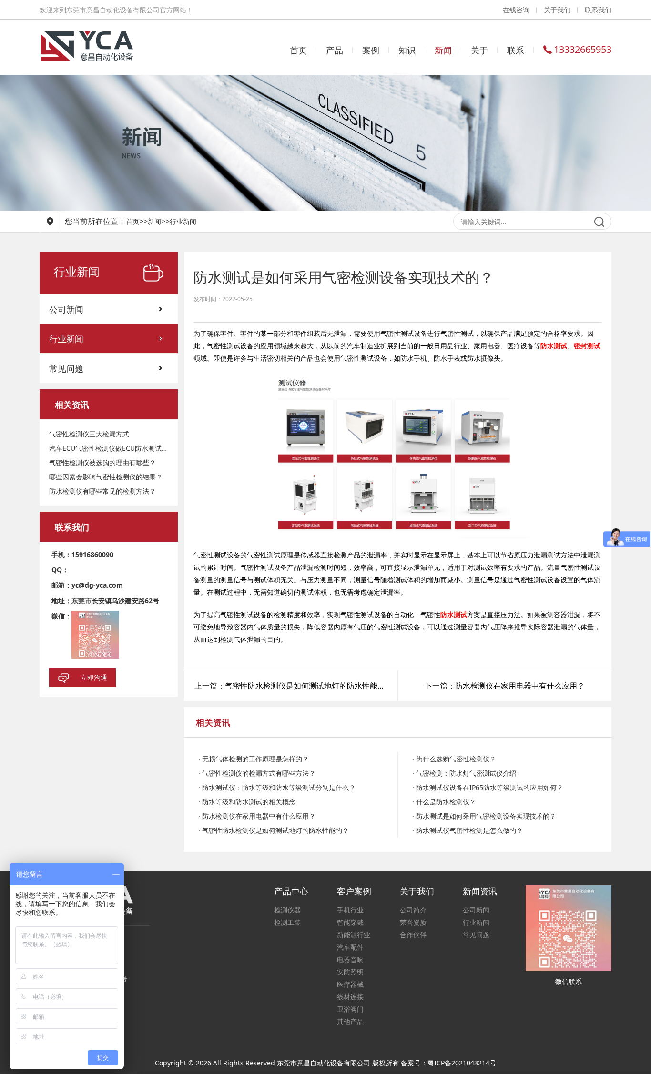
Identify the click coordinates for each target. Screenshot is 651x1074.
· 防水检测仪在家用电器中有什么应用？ (256, 816)
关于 (479, 50)
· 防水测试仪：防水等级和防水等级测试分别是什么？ (277, 787)
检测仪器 (287, 909)
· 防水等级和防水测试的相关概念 (246, 801)
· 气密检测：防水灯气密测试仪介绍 (464, 773)
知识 (407, 50)
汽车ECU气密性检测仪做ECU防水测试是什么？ (108, 448)
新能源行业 (353, 934)
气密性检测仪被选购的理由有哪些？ (102, 462)
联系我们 (598, 9)
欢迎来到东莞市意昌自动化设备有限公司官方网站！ (116, 9)
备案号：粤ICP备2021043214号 (448, 1062)
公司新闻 (66, 309)
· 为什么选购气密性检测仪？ (454, 758)
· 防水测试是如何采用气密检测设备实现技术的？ (484, 816)
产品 (334, 50)
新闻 (443, 50)
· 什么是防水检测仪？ (444, 801)
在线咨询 (516, 9)
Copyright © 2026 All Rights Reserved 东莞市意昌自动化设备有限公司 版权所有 (278, 1062)
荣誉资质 (413, 922)
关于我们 (557, 9)
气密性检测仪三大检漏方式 (89, 433)
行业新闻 (183, 221)
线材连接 (350, 996)
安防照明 (350, 971)
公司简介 (413, 909)
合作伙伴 (413, 934)
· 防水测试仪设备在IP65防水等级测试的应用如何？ (487, 787)
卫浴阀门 (350, 1008)
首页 (298, 50)
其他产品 (350, 1021)
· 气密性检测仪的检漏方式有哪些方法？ (256, 773)
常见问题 (66, 368)
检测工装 (287, 922)
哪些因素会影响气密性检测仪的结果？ (106, 476)
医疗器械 (350, 984)
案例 (370, 50)
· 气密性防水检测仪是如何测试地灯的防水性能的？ (273, 830)
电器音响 (350, 959)
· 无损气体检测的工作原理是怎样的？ (253, 758)
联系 (515, 50)
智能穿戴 (350, 922)
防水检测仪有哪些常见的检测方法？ (102, 491)
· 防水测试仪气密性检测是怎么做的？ (467, 830)
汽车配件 (350, 947)
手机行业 (350, 909)
